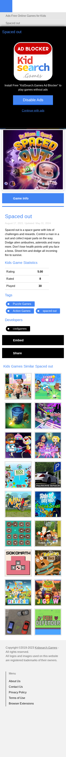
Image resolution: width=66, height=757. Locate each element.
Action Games (21, 310)
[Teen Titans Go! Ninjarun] (47, 415)
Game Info (21, 198)
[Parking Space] (47, 474)
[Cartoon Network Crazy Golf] (47, 386)
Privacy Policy (18, 692)
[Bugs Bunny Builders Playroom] (18, 592)
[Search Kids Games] (60, 6)
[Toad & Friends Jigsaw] (47, 592)
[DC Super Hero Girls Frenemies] (47, 445)
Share (17, 353)
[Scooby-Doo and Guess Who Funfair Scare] (47, 504)
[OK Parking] (18, 622)
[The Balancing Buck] (47, 563)
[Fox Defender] (47, 622)
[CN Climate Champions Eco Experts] (18, 474)
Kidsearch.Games (46, 647)
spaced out (49, 310)
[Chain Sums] (18, 533)
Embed (18, 340)
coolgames (20, 328)
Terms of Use (17, 697)
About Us (14, 681)
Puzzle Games (22, 303)
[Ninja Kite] (18, 504)
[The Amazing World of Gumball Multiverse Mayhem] (18, 445)
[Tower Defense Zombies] (18, 415)
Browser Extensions (21, 703)
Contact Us (16, 686)
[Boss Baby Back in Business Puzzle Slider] (18, 386)
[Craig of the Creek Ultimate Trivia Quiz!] (47, 533)
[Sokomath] (18, 563)
